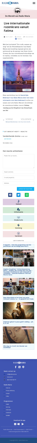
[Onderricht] (18, 217)
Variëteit (18, 236)
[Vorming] (18, 225)
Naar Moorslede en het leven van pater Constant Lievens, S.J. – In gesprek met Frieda (18, 298)
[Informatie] (18, 209)
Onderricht (18, 220)
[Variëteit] (18, 233)
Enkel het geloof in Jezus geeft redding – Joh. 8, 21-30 (18, 322)
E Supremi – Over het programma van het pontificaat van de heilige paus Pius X (17, 245)
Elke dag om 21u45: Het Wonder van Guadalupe (15, 346)
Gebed (18, 204)
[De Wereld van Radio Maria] (17, 10)
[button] (34, 3)
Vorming (18, 228)
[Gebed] (18, 201)
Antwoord (7, 139)
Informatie (18, 212)
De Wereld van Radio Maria (17, 16)
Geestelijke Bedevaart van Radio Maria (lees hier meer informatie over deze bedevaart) (18, 97)
